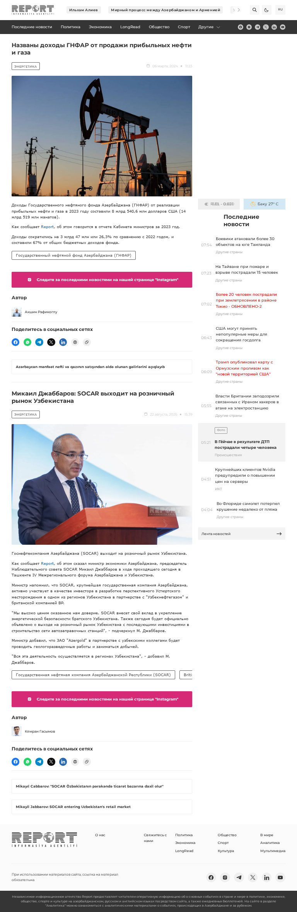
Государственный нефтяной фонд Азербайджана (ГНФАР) (73, 255)
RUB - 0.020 (222, 203)
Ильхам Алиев (83, 10)
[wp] (27, 342)
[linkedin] (274, 27)
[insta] (249, 27)
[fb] (240, 27)
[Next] (235, 10)
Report (47, 226)
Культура (226, 851)
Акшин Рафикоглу (41, 312)
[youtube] (282, 27)
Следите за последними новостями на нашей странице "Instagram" (107, 279)
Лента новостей (215, 534)
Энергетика (25, 66)
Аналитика (270, 842)
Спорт (223, 842)
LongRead (184, 851)
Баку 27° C (268, 203)
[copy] (86, 342)
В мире (266, 835)
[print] (75, 342)
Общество (227, 835)
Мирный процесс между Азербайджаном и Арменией (165, 10)
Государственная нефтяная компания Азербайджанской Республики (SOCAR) (93, 674)
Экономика (185, 842)
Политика (184, 835)
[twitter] (265, 27)
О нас (100, 835)
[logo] (33, 10)
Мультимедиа (272, 851)
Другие (205, 26)
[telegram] (257, 27)
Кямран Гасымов (40, 731)
